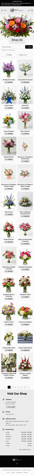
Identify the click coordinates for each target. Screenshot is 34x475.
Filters (10, 55)
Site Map (25, 472)
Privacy (13, 472)
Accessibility (19, 472)
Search (30, 47)
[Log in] (28, 10)
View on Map (11, 407)
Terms (8, 472)
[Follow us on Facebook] (17, 463)
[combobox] (25, 55)
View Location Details (24, 449)
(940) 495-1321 (17, 1)
